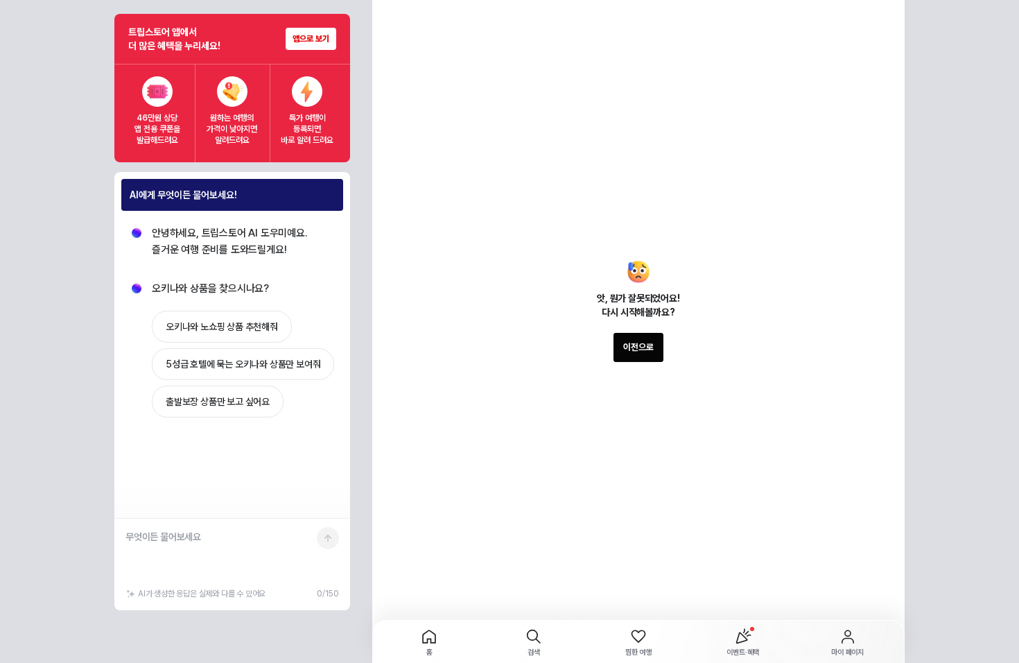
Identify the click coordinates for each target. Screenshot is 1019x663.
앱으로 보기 (311, 39)
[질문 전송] (328, 538)
